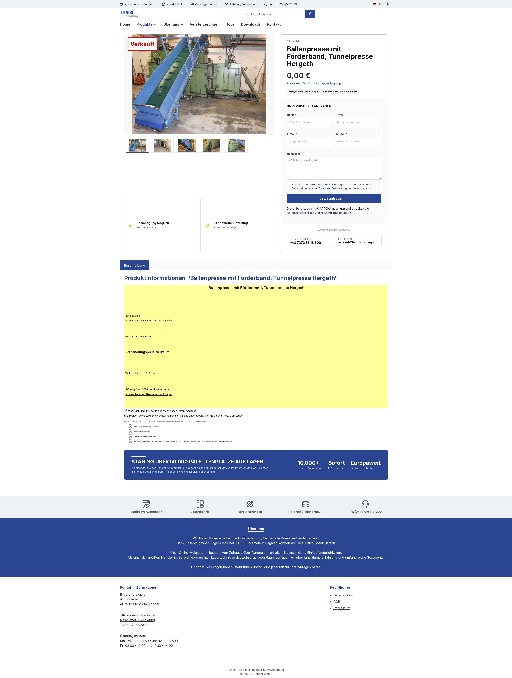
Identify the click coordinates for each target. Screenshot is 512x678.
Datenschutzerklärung (324, 184)
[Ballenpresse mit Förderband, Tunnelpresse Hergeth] (199, 84)
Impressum (341, 608)
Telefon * (341, 134)
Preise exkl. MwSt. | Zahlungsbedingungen (315, 83)
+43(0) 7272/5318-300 (283, 4)
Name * (292, 114)
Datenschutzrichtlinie (300, 212)
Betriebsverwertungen (139, 4)
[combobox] (260, 14)
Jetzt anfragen (334, 198)
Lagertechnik (174, 4)
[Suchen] (310, 14)
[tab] (134, 265)
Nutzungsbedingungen (336, 212)
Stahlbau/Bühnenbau (242, 4)
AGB (336, 602)
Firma (339, 114)
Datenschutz (343, 595)
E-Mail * (292, 134)
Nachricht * (294, 153)
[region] (199, 93)
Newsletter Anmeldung (137, 620)
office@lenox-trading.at (137, 615)
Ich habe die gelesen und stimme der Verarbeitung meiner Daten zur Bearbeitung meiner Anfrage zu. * (333, 186)
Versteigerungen (206, 4)
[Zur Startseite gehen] (129, 14)
